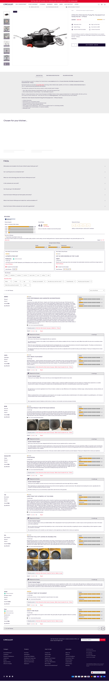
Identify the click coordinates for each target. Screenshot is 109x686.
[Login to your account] (101, 4)
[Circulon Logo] (8, 640)
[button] (91, 44)
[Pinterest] (12, 676)
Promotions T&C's (70, 658)
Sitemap (68, 665)
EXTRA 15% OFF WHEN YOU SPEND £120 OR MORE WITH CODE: (54, 1)
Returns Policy (69, 660)
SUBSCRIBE (102, 639)
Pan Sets (26, 652)
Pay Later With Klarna (50, 661)
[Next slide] (66, 37)
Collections (6, 658)
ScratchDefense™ (33, 4)
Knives (56, 4)
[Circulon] (8, 4)
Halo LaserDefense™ (21, 4)
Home (73, 10)
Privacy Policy (69, 663)
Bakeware (49, 4)
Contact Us (47, 652)
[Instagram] (4, 676)
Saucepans (26, 654)
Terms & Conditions (70, 656)
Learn (61, 4)
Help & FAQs (48, 654)
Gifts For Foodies (8, 663)
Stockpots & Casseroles (30, 658)
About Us (68, 652)
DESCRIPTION (39, 75)
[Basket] (104, 4)
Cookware (42, 4)
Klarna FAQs (48, 663)
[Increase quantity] (76, 44)
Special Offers (7, 661)
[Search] (98, 4)
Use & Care (47, 656)
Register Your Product (50, 658)
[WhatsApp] (9, 676)
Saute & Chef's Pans (29, 661)
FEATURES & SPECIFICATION (52, 75)
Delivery (68, 654)
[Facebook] (7, 676)
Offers (76, 4)
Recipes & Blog (48, 660)
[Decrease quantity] (72, 44)
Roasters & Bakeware (9, 656)
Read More (74, 38)
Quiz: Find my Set (68, 4)
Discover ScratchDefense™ (51, 665)
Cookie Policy (69, 661)
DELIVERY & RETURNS (68, 75)
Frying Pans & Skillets (29, 656)
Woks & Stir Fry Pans (29, 660)
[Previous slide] (14, 37)
